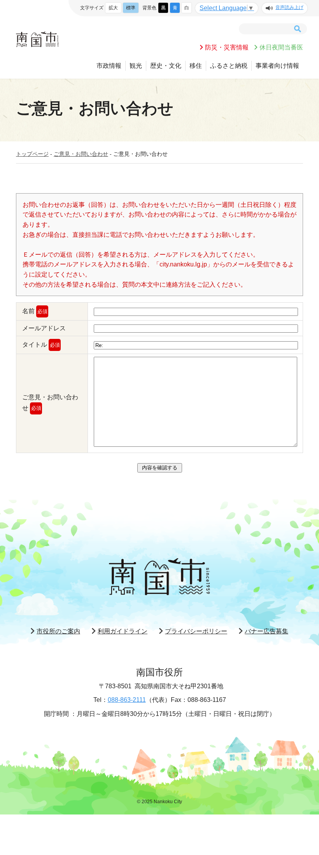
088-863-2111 (127, 699)
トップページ (32, 154)
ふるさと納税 (228, 65)
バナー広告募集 (266, 631)
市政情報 (108, 65)
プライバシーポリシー (196, 631)
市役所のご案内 (58, 631)
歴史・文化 (165, 65)
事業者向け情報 (277, 65)
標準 (130, 8)
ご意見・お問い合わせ (81, 154)
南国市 (37, 39)
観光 (136, 65)
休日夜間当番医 (281, 47)
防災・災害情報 (227, 47)
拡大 (113, 8)
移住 (195, 65)
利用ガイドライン (122, 631)
